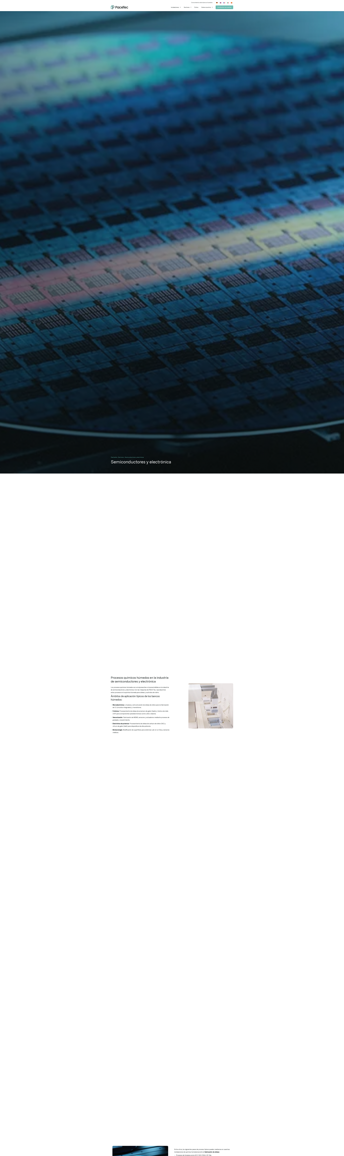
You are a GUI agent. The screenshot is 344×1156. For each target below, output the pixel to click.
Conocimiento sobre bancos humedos (201, 2)
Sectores (187, 7)
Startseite (114, 457)
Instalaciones (175, 7)
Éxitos (196, 7)
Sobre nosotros (206, 7)
